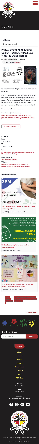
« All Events (5, 40)
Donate (19, 346)
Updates (19, 363)
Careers (19, 374)
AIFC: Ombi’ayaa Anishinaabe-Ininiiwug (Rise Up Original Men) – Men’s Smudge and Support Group (25, 299)
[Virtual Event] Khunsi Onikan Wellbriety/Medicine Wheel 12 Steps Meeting (17, 153)
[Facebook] (11, 404)
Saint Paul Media (25, 441)
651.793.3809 (19, 391)
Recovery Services (11, 159)
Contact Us (19, 370)
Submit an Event (32, 312)
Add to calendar (11, 126)
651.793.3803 (19, 385)
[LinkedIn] (22, 404)
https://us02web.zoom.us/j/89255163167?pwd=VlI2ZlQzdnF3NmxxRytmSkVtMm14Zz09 (15, 165)
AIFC (3, 159)
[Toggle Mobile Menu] (35, 3)
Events (19, 359)
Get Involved (19, 367)
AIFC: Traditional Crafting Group (9, 299)
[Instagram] (17, 404)
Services (19, 356)
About (19, 352)
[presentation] (19, 191)
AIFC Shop (19, 378)
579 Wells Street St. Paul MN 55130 (19, 398)
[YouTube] (28, 404)
